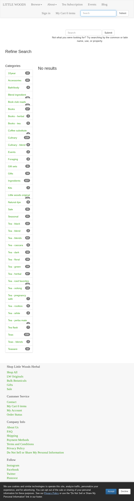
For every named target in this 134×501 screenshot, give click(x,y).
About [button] (51, 4)
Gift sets (12, 166)
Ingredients (14, 180)
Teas (10, 334)
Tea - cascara (15, 245)
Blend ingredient (17, 94)
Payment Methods (18, 440)
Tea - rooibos (15, 306)
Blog (104, 4)
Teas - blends (15, 341)
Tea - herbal (14, 273)
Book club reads (17, 101)
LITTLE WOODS (14, 4)
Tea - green (14, 266)
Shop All (12, 372)
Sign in (46, 13)
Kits (10, 187)
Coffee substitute (17, 130)
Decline (124, 491)
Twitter (11, 473)
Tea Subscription (72, 4)
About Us (12, 427)
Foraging (13, 159)
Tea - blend (14, 230)
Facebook (13, 469)
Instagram (13, 465)
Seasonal (13, 216)
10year (12, 73)
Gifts (10, 173)
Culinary (12, 137)
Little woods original (19, 195)
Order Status (14, 414)
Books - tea (14, 123)
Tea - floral (14, 259)
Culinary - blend (16, 144)
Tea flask (13, 327)
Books (11, 109)
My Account (14, 410)
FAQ (9, 431)
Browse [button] (35, 4)
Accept (111, 491)
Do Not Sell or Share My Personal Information (35, 452)
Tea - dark (13, 252)
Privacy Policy (16, 448)
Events (92, 4)
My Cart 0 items (65, 13)
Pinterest (12, 478)
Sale (10, 209)
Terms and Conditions (20, 444)
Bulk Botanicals (17, 380)
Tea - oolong (15, 288)
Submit (122, 13)
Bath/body (13, 87)
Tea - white (14, 313)
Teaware (12, 349)
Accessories (14, 80)
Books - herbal (16, 116)
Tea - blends (15, 238)
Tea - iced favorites (18, 281)
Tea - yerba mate (17, 320)
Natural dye (14, 202)
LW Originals (15, 376)
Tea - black (14, 223)
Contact (11, 402)
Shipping (12, 435)
